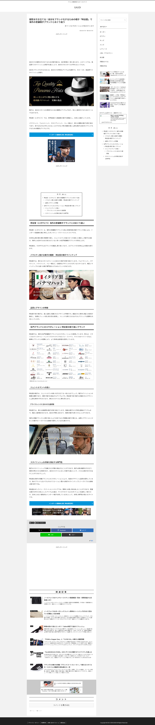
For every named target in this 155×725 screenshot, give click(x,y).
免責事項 (43, 722)
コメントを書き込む (61, 705)
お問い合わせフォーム (53, 722)
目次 (59, 194)
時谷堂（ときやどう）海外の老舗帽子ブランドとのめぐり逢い (62, 198)
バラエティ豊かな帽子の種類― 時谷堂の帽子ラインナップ (62, 200)
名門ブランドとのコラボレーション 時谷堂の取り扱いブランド (62, 206)
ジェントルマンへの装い (52, 208)
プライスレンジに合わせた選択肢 (56, 210)
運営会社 (63, 722)
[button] (72, 535)
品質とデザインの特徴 (51, 203)
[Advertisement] (61, 46)
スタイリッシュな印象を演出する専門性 (56, 213)
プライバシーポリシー (34, 722)
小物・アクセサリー (41, 522)
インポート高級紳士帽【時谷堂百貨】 (61, 135)
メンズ (32, 522)
